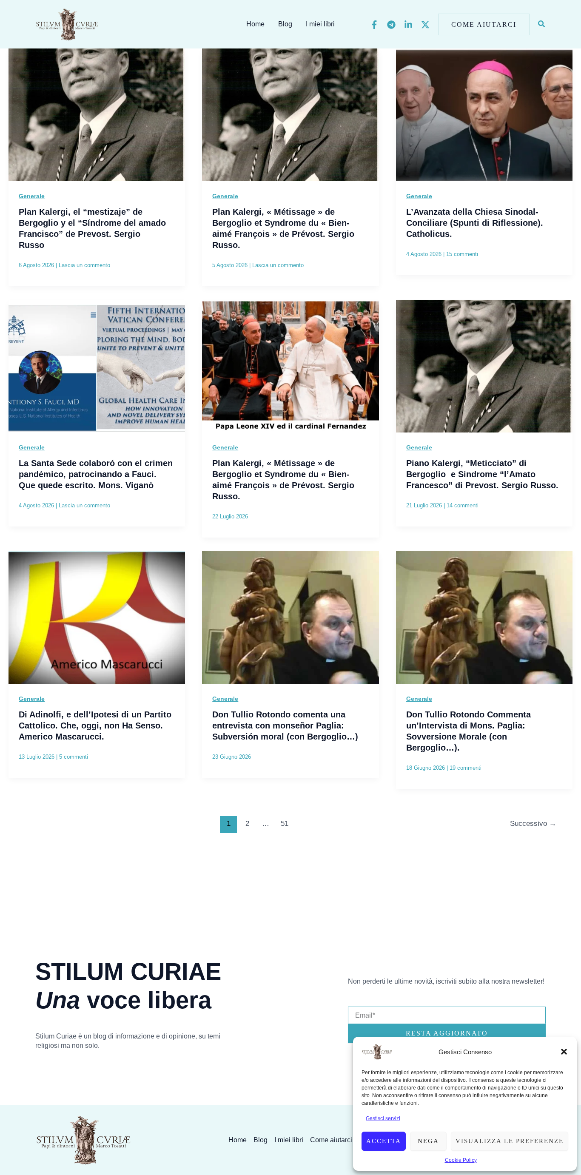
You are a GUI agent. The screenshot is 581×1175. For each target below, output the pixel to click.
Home (255, 24)
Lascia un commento (84, 265)
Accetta (383, 1141)
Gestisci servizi (383, 1118)
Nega (428, 1141)
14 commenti (462, 505)
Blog (285, 24)
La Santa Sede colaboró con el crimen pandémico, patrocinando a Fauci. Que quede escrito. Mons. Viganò (96, 474)
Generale (32, 196)
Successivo (533, 823)
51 (284, 823)
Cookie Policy (461, 1160)
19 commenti (465, 768)
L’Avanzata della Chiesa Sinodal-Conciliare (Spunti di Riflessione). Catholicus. (474, 223)
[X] (425, 24)
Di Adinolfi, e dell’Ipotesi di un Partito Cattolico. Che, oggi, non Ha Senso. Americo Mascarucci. (95, 725)
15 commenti (462, 254)
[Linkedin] (408, 24)
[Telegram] (391, 24)
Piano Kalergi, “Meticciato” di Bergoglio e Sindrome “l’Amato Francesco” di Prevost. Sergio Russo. (482, 474)
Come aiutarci (331, 1140)
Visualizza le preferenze (510, 1141)
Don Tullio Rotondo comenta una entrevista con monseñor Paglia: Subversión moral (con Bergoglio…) (285, 725)
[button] (564, 1051)
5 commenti (73, 757)
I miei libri (320, 24)
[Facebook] (374, 24)
